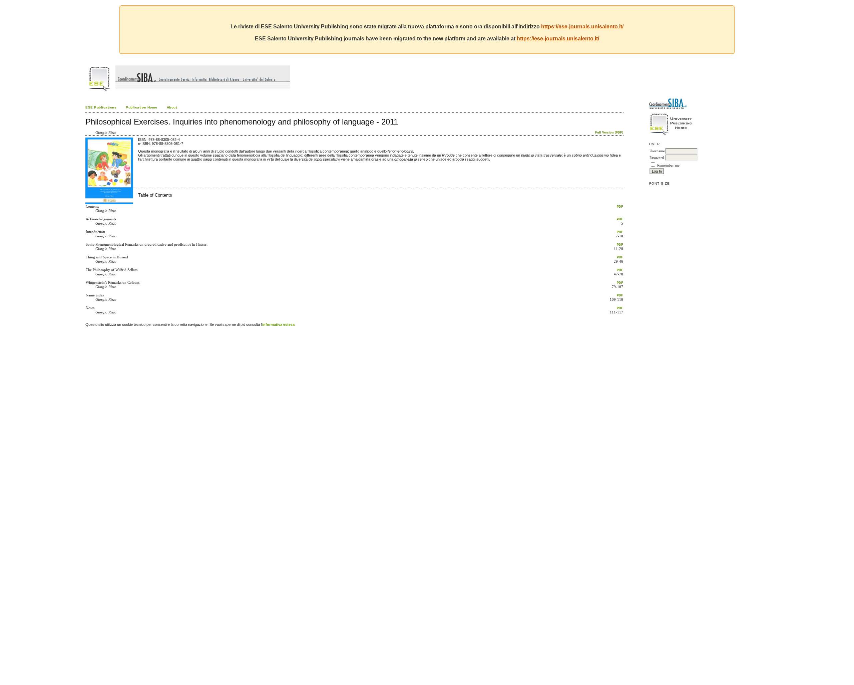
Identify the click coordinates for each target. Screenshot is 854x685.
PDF (620, 206)
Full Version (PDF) (609, 132)
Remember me (668, 165)
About (172, 107)
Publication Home (141, 107)
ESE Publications (100, 107)
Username (657, 151)
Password (657, 158)
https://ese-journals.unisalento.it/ (582, 26)
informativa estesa (278, 324)
